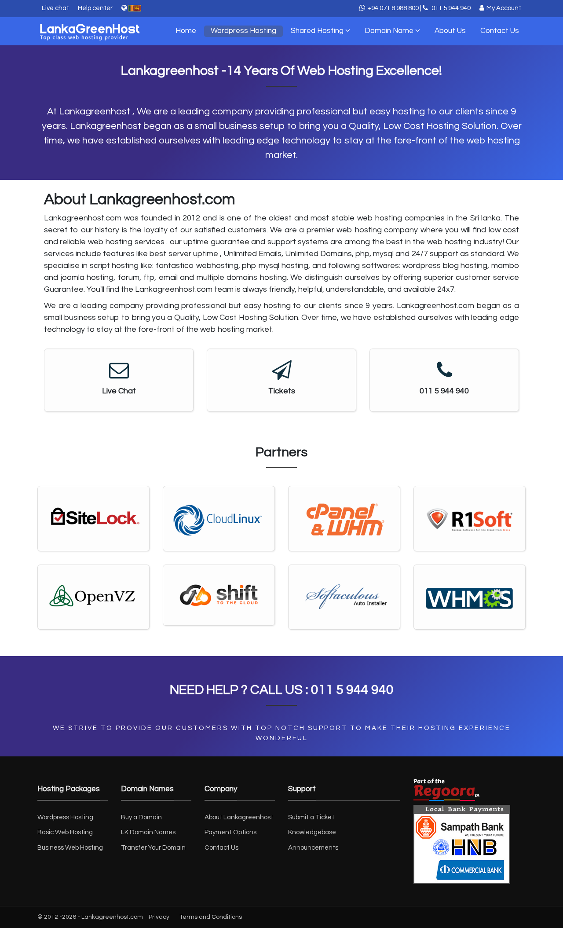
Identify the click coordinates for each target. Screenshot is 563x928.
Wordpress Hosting (243, 31)
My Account (503, 8)
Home (185, 31)
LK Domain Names (148, 832)
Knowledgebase (312, 832)
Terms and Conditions (210, 917)
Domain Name (390, 31)
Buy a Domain (141, 817)
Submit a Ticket (311, 817)
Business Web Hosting (70, 847)
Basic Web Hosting (65, 832)
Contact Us (499, 31)
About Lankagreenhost (239, 817)
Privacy (159, 917)
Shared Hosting (318, 31)
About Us (450, 31)
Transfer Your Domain (153, 847)
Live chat (55, 8)
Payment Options (230, 832)
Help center (95, 8)
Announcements (313, 847)
